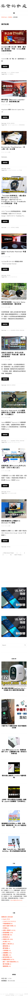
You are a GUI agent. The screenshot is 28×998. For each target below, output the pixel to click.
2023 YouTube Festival (12, 276)
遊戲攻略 (12, 123)
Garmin (8, 330)
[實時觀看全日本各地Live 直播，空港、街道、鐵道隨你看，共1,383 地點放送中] (14, 821)
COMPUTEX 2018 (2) (9, 921)
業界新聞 (13, 72)
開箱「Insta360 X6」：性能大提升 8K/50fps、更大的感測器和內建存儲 (14, 850)
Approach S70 (10, 442)
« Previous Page (8, 553)
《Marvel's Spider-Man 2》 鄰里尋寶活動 (16, 124)
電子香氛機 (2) (7, 964)
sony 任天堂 (19, 170)
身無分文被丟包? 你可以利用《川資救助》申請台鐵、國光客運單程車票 (13, 354)
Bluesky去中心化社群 (11, 493)
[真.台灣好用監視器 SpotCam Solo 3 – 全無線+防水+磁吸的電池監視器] (14, 686)
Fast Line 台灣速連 (19, 995)
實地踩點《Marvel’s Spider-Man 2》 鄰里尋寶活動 (13, 101)
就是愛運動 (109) (8, 932)
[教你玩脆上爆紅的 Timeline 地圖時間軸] (14, 773)
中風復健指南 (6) (8, 923)
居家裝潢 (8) (6, 937)
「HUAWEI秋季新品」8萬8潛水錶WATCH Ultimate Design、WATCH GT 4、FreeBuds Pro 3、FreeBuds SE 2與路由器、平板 (13, 199)
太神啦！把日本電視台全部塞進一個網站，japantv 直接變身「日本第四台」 (14, 800)
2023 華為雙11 (10, 74)
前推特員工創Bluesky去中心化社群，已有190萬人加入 (13, 467)
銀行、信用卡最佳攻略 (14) (11, 961)
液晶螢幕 (17, 72)
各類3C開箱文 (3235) (9, 930)
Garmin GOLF (17, 442)
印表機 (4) (6, 928)
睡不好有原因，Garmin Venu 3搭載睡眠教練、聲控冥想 (13, 303)
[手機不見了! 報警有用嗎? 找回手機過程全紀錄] (14, 724)
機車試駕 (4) (6, 946)
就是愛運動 (13, 330)
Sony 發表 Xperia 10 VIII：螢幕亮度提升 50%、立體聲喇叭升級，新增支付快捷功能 (14, 751)
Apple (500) (6, 919)
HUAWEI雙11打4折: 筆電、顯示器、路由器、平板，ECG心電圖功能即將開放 (13, 49)
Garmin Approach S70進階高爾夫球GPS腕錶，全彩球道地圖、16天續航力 (13, 412)
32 (11, 554)
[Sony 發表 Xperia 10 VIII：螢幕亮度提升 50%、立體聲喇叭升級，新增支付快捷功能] (14, 747)
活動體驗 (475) (7, 953)
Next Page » (18, 554)
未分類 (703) (6, 941)
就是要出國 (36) (7, 935)
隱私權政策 (8, 995)
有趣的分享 (9, 385)
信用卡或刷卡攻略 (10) (9, 926)
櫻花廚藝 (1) (6, 948)
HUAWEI (9, 72)
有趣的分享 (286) (8, 939)
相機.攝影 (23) (7, 955)
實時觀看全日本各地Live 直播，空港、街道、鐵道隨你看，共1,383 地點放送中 (14, 825)
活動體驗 (17, 227)
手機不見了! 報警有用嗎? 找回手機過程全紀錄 (14, 727)
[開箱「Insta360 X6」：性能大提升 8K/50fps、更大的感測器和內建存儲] (14, 847)
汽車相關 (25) (7, 950)
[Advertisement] (13, 569)
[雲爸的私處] (14, 8)
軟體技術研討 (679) (8, 959)
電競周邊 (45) (7, 966)
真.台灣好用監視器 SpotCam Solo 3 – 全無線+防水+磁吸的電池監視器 (14, 689)
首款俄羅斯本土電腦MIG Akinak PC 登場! (10, 522)
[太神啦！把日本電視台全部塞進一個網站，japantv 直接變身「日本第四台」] (14, 797)
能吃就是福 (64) (7, 957)
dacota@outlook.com (16, 900)
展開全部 (4, 917)
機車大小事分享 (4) (8, 944)
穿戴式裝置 (22, 330)
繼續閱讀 (5, 66)
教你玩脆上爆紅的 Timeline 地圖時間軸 (14, 776)
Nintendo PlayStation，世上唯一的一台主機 (13, 148)
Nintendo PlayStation (11, 170)
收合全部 (10, 917)
